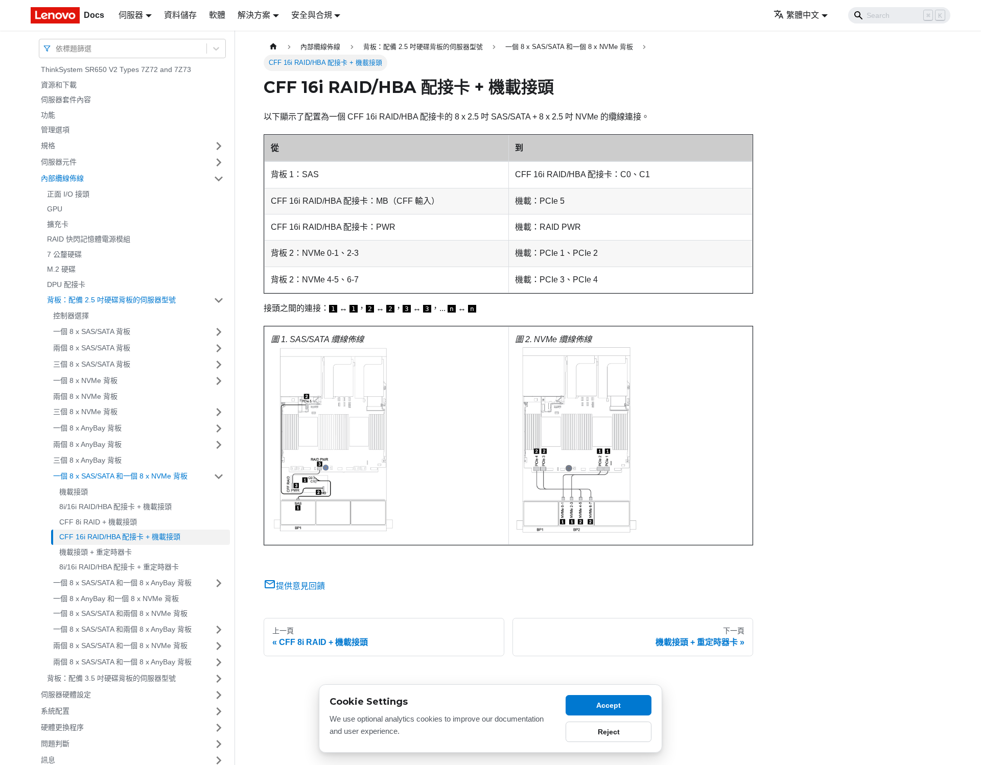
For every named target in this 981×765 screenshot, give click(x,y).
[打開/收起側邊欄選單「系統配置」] (218, 711)
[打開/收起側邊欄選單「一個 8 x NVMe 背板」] (218, 381)
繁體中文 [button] (802, 15)
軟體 (217, 15)
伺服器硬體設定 (66, 694)
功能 (48, 115)
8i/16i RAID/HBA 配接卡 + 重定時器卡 (119, 567)
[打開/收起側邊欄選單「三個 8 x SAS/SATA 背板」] (218, 364)
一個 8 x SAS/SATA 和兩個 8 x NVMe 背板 (120, 613)
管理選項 (55, 130)
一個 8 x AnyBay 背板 (87, 428)
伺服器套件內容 (66, 99)
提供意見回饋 (300, 586)
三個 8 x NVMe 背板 (85, 412)
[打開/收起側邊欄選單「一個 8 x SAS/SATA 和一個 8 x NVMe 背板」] (218, 476)
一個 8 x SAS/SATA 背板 (91, 331)
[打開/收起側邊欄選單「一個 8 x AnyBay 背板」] (218, 428)
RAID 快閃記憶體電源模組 (88, 239)
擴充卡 (57, 224)
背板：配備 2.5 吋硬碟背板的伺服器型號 (111, 300)
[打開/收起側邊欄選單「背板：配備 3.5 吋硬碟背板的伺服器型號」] (218, 679)
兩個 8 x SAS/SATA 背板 (91, 348)
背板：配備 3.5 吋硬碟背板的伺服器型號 (111, 678)
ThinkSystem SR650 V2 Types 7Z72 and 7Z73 (116, 69)
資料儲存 (180, 15)
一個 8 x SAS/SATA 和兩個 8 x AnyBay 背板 (122, 629)
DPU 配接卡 (66, 284)
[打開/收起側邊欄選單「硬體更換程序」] (218, 728)
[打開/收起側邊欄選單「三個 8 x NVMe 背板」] (218, 412)
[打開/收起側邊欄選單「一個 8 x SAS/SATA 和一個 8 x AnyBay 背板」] (218, 583)
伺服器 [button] (131, 15)
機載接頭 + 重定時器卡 (95, 552)
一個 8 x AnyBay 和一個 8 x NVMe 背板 (116, 598)
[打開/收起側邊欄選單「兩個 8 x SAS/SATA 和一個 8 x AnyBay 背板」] (218, 662)
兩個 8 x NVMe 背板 (85, 396)
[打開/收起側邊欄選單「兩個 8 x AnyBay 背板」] (218, 445)
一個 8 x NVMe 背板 (85, 380)
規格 (48, 145)
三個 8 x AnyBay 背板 (87, 460)
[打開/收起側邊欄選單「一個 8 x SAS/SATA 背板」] (218, 332)
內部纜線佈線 (62, 178)
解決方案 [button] (254, 15)
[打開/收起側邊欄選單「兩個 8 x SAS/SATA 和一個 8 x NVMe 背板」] (218, 646)
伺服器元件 (59, 162)
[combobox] (57, 48)
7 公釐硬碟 (64, 254)
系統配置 (55, 711)
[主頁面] (273, 47)
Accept (608, 705)
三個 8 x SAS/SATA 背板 (91, 364)
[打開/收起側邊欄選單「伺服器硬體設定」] (218, 695)
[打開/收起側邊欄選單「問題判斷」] (218, 744)
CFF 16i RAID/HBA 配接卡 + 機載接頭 (119, 537)
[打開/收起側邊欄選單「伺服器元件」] (218, 162)
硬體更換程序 (62, 727)
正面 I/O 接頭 (68, 194)
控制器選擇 (71, 316)
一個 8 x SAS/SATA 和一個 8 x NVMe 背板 (120, 476)
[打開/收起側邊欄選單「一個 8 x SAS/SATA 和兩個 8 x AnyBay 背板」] (218, 629)
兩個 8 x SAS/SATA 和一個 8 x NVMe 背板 (120, 645)
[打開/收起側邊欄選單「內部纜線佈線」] (218, 179)
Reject (609, 732)
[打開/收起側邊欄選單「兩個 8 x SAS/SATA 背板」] (218, 348)
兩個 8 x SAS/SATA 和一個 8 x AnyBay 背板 (122, 662)
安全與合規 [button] (311, 15)
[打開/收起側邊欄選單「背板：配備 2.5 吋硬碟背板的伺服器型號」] (218, 300)
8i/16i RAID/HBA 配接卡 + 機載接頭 (115, 507)
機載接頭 (73, 492)
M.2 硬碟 (61, 269)
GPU (54, 209)
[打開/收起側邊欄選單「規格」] (218, 146)
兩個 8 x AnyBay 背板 (87, 444)
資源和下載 (59, 85)
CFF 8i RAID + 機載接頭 (98, 522)
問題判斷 (55, 743)
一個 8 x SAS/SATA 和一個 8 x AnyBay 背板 (122, 583)
